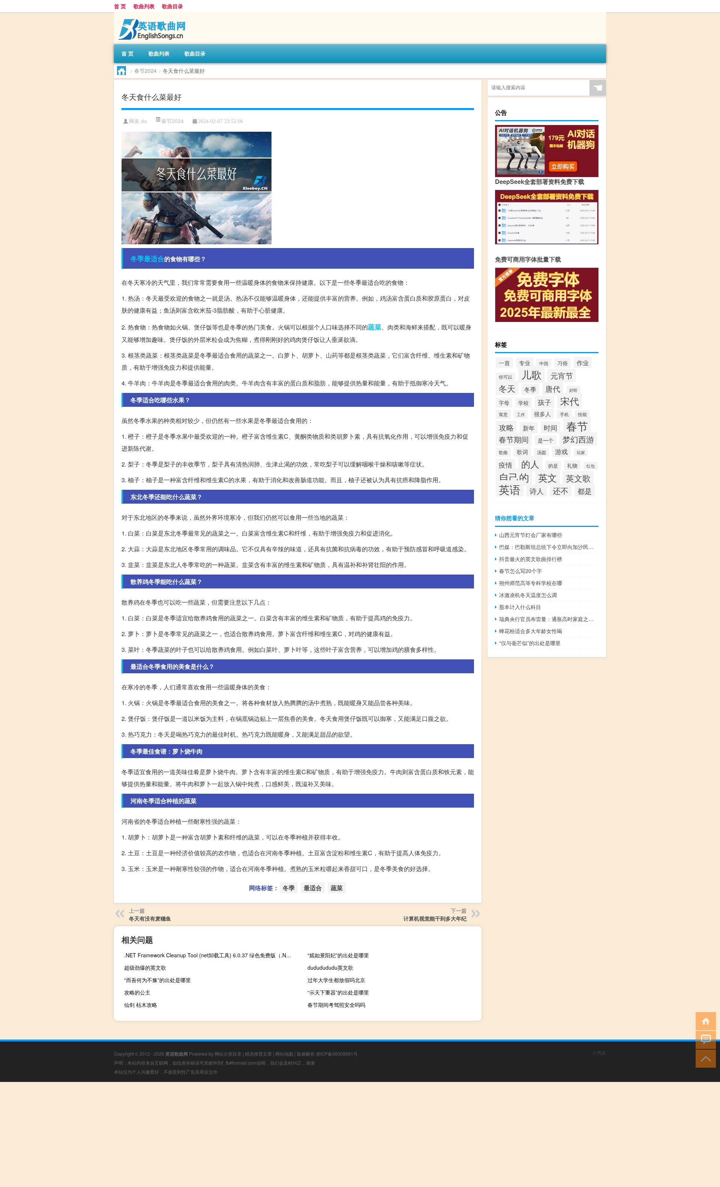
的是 (553, 465)
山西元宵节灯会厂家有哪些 (530, 535)
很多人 (542, 414)
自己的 (514, 477)
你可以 (505, 377)
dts (144, 121)
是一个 (546, 440)
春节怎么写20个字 (520, 571)
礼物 (572, 465)
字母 (504, 402)
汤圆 (541, 452)
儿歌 (531, 374)
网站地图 (284, 1053)
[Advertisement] (225, 1134)
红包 (590, 466)
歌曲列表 (144, 6)
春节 (577, 425)
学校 (523, 402)
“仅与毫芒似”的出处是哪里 (530, 643)
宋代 (569, 401)
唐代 (552, 388)
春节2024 (145, 70)
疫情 (505, 464)
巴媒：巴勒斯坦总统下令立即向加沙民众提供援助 (548, 547)
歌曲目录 (172, 6)
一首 (504, 362)
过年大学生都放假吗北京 (336, 980)
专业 (524, 363)
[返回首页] (704, 1020)
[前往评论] (704, 1039)
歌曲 (503, 452)
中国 (543, 363)
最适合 (154, 258)
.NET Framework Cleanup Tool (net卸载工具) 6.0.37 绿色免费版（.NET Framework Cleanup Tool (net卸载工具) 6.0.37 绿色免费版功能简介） (210, 955)
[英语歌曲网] (153, 14)
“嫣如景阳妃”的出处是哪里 (338, 955)
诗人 (537, 491)
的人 (530, 463)
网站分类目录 (228, 1053)
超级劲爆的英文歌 (145, 967)
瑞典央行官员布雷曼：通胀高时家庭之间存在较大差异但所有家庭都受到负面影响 (548, 619)
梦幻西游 (578, 439)
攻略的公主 (137, 992)
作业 (583, 362)
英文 (547, 477)
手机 (564, 414)
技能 (582, 414)
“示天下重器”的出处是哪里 (338, 992)
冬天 (507, 388)
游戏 (561, 451)
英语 (509, 489)
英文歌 (578, 478)
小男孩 (599, 1052)
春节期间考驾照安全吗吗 (336, 1004)
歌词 (522, 452)
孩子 (544, 402)
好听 (573, 390)
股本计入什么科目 (520, 607)
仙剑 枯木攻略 (140, 1004)
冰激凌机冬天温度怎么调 (528, 595)
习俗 (562, 363)
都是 (585, 491)
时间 (550, 427)
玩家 (581, 452)
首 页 (120, 6)
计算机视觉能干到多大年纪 (435, 918)
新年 (529, 427)
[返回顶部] (704, 1058)
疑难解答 (306, 1053)
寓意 (503, 414)
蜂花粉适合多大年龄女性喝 (530, 631)
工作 (521, 414)
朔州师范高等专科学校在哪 (530, 583)
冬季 (137, 258)
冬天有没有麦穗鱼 (150, 918)
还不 (560, 490)
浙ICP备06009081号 (337, 1053)
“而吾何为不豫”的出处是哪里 (157, 980)
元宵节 (561, 375)
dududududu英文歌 (330, 967)
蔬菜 (374, 327)
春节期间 (514, 439)
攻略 (506, 427)
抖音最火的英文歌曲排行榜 (530, 559)
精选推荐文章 (258, 1053)
